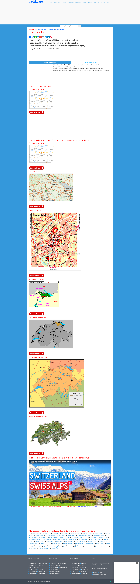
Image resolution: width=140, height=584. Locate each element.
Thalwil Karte (47, 547)
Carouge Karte (56, 543)
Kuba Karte (41, 565)
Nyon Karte (79, 545)
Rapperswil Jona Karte (35, 539)
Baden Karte (89, 545)
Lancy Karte (103, 537)
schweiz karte (51, 29)
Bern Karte (64, 534)
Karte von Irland (63, 567)
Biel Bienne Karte (50, 535)
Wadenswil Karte (80, 541)
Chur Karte (43, 537)
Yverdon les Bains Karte (60, 539)
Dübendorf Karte (95, 539)
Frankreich (78, 2)
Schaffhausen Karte (98, 535)
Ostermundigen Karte (101, 547)
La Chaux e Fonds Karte (83, 535)
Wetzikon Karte (92, 541)
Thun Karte (61, 535)
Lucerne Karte (98, 534)
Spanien (90, 2)
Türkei (108, 2)
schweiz (64, 2)
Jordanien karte (84, 569)
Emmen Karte (93, 537)
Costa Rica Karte (33, 569)
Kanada (103, 2)
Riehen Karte (49, 541)
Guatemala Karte (33, 565)
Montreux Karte (83, 539)
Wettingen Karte (44, 543)
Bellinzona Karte (67, 543)
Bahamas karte (32, 563)
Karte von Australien (34, 567)
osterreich (71, 2)
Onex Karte (70, 545)
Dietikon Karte (39, 541)
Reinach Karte (103, 541)
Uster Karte (75, 537)
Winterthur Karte (87, 534)
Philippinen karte (84, 567)
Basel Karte (55, 534)
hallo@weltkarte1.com (102, 568)
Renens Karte (89, 543)
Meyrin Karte (68, 541)
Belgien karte (53, 563)
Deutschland (57, 2)
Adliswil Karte (78, 547)
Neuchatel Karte (53, 537)
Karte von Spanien (54, 569)
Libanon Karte (81, 565)
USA (95, 2)
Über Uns (95, 572)
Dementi (101, 572)
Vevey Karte (57, 547)
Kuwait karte (83, 571)
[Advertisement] (70, 14)
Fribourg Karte (33, 537)
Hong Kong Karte (76, 563)
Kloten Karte (99, 543)
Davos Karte (54, 549)
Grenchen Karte (36, 547)
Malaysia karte (75, 567)
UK (98, 2)
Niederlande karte (62, 563)
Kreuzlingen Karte (40, 545)
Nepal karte (84, 573)
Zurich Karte (35, 534)
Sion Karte (84, 537)
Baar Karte (59, 541)
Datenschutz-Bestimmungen (99, 574)
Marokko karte (75, 571)
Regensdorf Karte (43, 549)
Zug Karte (73, 539)
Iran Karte (83, 563)
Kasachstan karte (76, 573)
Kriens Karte (47, 539)
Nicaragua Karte (33, 571)
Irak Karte (74, 565)
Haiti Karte (41, 569)
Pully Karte (108, 545)
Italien (84, 2)
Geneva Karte (45, 534)
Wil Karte (61, 545)
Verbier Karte (65, 537)
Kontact (93, 558)
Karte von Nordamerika (33, 558)
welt (51, 2)
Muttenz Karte (52, 545)
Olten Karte (99, 545)
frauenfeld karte (60, 29)
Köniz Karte (71, 535)
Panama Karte (42, 571)
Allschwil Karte (33, 543)
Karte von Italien (54, 567)
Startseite (37, 29)
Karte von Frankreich (55, 565)
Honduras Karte (41, 573)
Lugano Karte (39, 535)
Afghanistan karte (76, 569)
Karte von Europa (53, 558)
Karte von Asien (74, 558)
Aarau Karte (32, 549)
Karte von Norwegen (55, 571)
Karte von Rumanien (55, 573)
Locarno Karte (67, 547)
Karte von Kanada (42, 563)
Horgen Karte (79, 543)
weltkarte (43, 29)
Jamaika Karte (32, 573)
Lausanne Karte (75, 534)
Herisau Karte (88, 547)
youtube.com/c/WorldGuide (87, 507)
